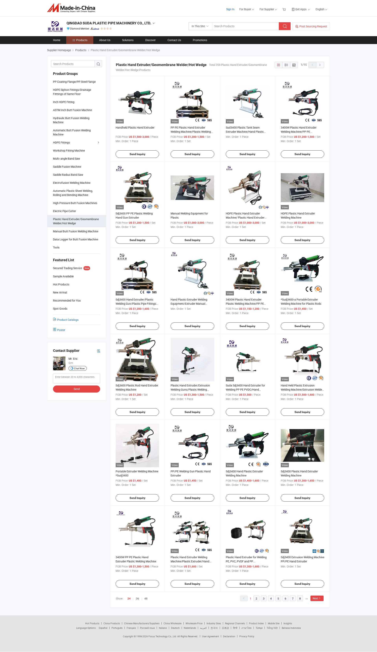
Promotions (200, 40)
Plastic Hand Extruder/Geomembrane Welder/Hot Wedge (76, 221)
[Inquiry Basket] (285, 9)
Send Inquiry (137, 154)
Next (315, 598)
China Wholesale (172, 623)
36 (137, 598)
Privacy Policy (246, 636)
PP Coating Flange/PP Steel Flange (74, 82)
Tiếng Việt (272, 627)
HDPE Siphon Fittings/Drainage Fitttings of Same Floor (72, 92)
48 (145, 598)
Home (56, 40)
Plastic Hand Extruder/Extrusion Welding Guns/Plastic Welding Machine (190, 389)
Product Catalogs (68, 320)
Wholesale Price (194, 623)
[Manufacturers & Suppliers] (72, 7)
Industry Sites (214, 623)
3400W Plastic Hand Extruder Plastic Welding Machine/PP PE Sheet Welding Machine (245, 304)
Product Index (256, 623)
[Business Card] (98, 350)
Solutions (128, 40)
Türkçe (259, 627)
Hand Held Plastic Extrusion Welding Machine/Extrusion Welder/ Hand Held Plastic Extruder (302, 389)
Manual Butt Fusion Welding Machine (75, 231)
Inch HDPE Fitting (63, 102)
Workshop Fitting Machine (69, 150)
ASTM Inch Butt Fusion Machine (72, 110)
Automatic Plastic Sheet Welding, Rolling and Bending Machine (73, 193)
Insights (288, 623)
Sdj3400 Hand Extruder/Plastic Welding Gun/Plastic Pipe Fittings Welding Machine (136, 304)
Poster (61, 330)
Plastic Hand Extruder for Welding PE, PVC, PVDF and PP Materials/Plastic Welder (246, 561)
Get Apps (301, 9)
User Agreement (210, 636)
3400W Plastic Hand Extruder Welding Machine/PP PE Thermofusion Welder (299, 132)
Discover (150, 40)
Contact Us (174, 40)
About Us (104, 40)
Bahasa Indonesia (291, 627)
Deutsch (175, 627)
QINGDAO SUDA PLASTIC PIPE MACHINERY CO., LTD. (109, 23)
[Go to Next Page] (320, 65)
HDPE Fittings (61, 142)
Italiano (163, 627)
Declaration (229, 636)
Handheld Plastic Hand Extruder (135, 127)
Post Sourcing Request (313, 26)
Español (103, 627)
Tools (56, 247)
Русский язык (147, 627)
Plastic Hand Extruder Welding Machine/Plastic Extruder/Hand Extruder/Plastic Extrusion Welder (191, 561)
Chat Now (79, 368)
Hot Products (92, 623)
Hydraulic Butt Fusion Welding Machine (71, 120)
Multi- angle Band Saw (66, 158)
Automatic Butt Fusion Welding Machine (72, 132)
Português (117, 627)
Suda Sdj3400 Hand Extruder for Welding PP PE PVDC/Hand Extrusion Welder (245, 389)
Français (131, 627)
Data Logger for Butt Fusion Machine (75, 239)
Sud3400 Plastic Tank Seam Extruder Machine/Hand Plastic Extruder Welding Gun (245, 132)
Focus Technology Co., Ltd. (162, 636)
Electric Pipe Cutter (64, 211)
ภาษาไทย (247, 627)
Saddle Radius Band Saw (68, 175)
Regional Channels (235, 623)
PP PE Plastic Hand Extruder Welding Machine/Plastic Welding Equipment (191, 132)
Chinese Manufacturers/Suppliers (141, 623)
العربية (203, 627)
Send (77, 389)
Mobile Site (273, 623)
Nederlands (190, 627)
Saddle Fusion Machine (67, 166)
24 (129, 598)
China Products (111, 623)
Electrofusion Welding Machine (71, 183)
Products (81, 40)
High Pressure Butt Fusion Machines (75, 203)
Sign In (230, 9)
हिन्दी (235, 627)
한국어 (214, 627)
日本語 (225, 627)
